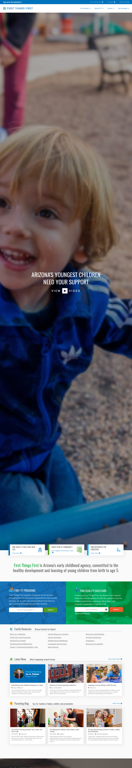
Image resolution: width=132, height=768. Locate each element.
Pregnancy (90, 640)
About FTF (98, 8)
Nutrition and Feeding (95, 634)
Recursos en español (94, 644)
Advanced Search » (83, 613)
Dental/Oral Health (18, 640)
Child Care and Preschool (20, 637)
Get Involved (122, 8)
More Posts (116, 703)
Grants (110, 8)
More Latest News (114, 659)
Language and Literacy (57, 644)
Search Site (123, 2)
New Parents (53, 647)
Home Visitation (54, 637)
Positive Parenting (93, 637)
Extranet (110, 2)
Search (116, 609)
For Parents (84, 8)
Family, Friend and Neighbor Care (24, 647)
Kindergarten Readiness (58, 640)
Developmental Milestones (21, 644)
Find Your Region (95, 2)
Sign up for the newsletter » (12, 2)
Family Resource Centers (58, 634)
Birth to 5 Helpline (17, 634)
